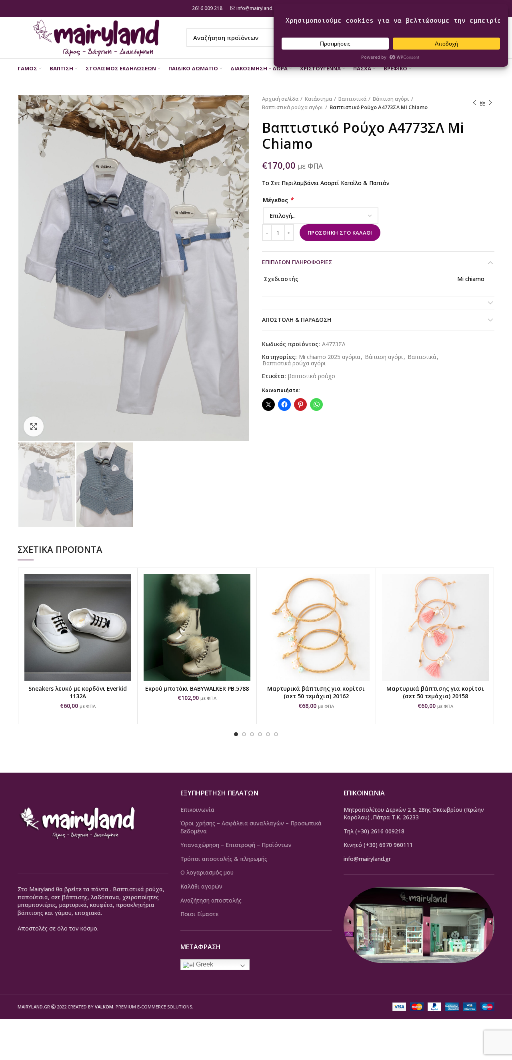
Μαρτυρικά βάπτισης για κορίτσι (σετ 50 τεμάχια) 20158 (435, 692)
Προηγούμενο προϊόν (474, 103)
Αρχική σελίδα (280, 98)
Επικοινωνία (197, 809)
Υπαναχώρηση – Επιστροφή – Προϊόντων (236, 845)
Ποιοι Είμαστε (199, 914)
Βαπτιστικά (352, 98)
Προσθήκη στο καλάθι (340, 232)
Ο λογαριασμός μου (207, 872)
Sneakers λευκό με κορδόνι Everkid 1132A (77, 692)
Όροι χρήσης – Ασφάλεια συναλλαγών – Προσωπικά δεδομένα (251, 827)
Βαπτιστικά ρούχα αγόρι (292, 107)
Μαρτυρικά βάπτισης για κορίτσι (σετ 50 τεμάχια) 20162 (316, 692)
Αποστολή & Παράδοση (296, 319)
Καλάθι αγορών (201, 886)
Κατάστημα (318, 98)
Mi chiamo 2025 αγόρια (329, 357)
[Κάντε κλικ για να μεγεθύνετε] (34, 426)
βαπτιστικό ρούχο (311, 376)
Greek (203, 964)
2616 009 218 (206, 8)
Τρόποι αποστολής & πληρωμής (223, 859)
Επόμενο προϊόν (490, 103)
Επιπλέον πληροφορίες (297, 262)
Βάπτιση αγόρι (391, 98)
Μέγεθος (278, 200)
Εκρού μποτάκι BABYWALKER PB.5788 (197, 688)
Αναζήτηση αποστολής (211, 900)
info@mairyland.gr (257, 8)
